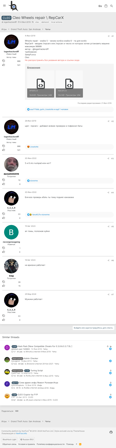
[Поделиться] (109, 36)
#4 (112, 192)
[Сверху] (76, 444)
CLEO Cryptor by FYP (28, 394)
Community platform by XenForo (27, 431)
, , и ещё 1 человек (49, 109)
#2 (112, 121)
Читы (45, 349)
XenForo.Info (21, 433)
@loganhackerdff (41, 49)
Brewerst (30, 364)
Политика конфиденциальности (50, 444)
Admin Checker (31, 358)
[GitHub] (111, 432)
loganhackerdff (10, 22)
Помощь (70, 444)
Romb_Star (30, 376)
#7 (112, 294)
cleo (37, 22)
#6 (112, 260)
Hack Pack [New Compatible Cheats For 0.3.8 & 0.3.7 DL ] (45, 346)
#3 (112, 158)
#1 (113, 36)
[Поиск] (111, 6)
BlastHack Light (9, 439)
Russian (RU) (28, 439)
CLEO (30, 397)
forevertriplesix (17, 385)
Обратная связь (9, 444)
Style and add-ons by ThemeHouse (70, 431)
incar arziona (56, 22)
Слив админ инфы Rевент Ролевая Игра (38, 382)
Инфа (39, 385)
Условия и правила (26, 444)
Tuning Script (37, 370)
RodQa (27, 388)
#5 (112, 226)
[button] (4, 5)
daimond (45, 22)
